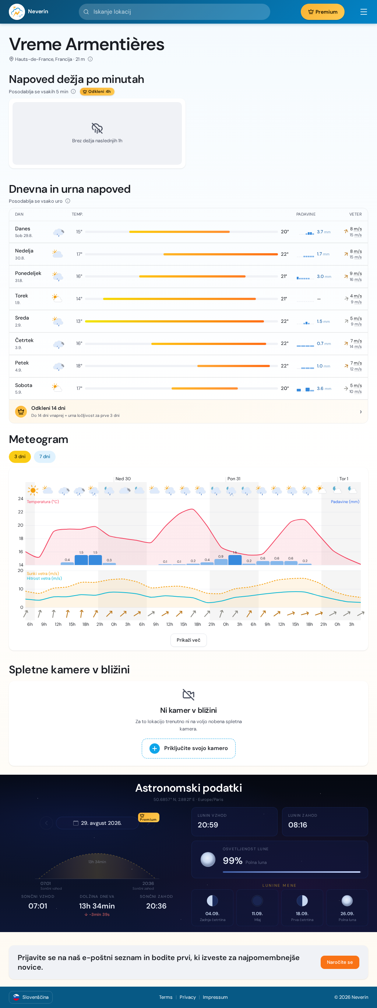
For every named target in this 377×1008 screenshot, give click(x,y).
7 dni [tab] (44, 456)
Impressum (215, 997)
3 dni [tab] (19, 456)
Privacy (188, 997)
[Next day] (148, 823)
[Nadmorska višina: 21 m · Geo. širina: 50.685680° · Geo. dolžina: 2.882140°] (90, 59)
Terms (166, 997)
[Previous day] (46, 823)
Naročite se (340, 962)
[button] (360, 12)
